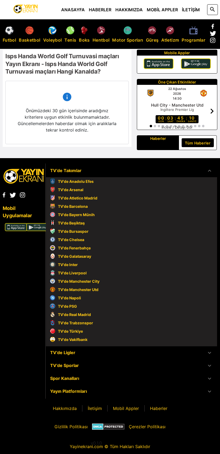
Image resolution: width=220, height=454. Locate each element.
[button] (131, 170)
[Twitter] (213, 34)
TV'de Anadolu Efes (76, 181)
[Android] (196, 64)
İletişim (95, 408)
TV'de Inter (68, 264)
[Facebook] (212, 27)
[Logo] (24, 182)
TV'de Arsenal (70, 189)
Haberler (158, 408)
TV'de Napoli (69, 298)
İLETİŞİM (191, 9)
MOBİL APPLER (162, 9)
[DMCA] (108, 426)
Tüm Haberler (198, 143)
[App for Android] (37, 229)
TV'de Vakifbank (72, 339)
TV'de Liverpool (72, 273)
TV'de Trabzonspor (75, 323)
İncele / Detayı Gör (177, 127)
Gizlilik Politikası (71, 426)
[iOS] (158, 64)
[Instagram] (212, 41)
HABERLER (100, 9)
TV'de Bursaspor (73, 231)
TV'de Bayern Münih (76, 214)
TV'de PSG (67, 306)
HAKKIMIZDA (129, 9)
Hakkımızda (65, 408)
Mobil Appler (126, 408)
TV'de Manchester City (79, 281)
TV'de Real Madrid (74, 314)
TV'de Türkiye (70, 331)
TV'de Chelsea (71, 239)
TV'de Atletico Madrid (77, 198)
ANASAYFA (73, 9)
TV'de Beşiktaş (71, 223)
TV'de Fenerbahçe (74, 248)
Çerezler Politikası (147, 426)
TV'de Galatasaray (74, 256)
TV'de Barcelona (73, 206)
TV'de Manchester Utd (78, 289)
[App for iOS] (16, 229)
